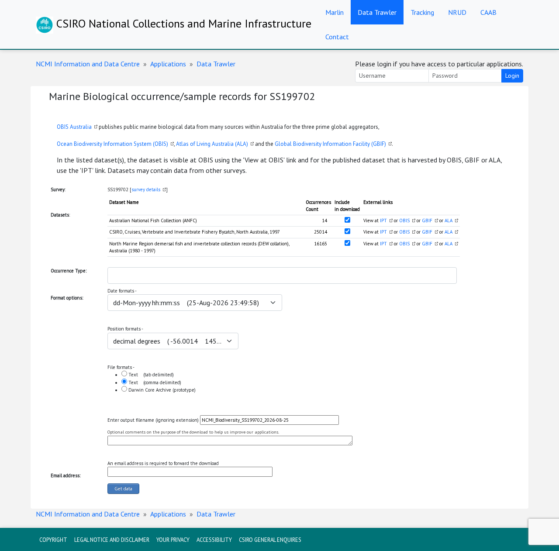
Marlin (334, 12)
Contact (337, 36)
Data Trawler (377, 12)
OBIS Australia (74, 127)
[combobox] (282, 275)
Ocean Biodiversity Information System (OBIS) (112, 144)
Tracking (422, 12)
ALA (448, 220)
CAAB (488, 12)
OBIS (404, 220)
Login (512, 75)
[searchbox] (115, 275)
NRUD (457, 12)
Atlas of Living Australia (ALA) (212, 144)
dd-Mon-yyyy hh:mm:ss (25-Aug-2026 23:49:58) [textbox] (186, 302)
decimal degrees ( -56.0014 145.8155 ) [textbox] (167, 341)
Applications (168, 63)
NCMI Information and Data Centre (88, 63)
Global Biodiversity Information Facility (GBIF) (330, 144)
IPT (383, 220)
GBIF (427, 220)
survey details (145, 189)
